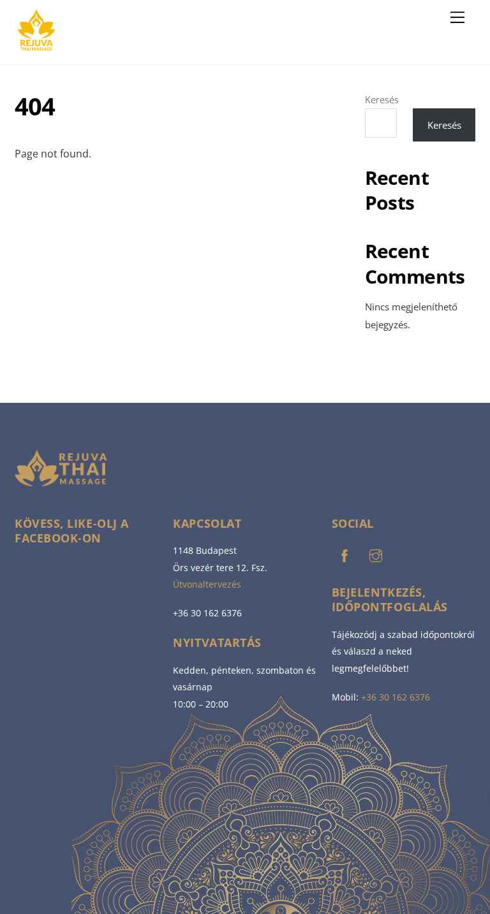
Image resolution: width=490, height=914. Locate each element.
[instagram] (376, 554)
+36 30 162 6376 (395, 697)
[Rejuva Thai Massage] (36, 48)
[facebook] (344, 554)
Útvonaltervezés (207, 584)
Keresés (382, 99)
